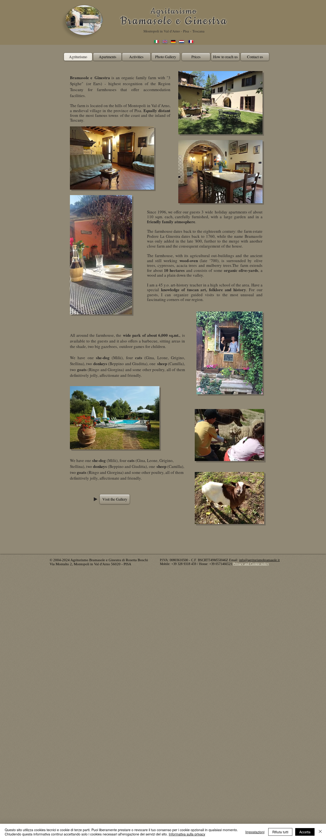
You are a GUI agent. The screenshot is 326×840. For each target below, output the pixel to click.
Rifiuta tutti (280, 832)
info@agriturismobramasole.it (259, 560)
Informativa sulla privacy (187, 834)
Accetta (304, 832)
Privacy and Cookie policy (251, 564)
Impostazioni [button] (254, 832)
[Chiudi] (320, 832)
